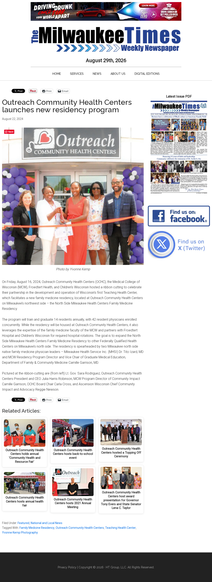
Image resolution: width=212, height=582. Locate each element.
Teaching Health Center (120, 527)
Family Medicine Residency (36, 527)
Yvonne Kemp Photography (20, 532)
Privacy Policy (67, 567)
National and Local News (46, 523)
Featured (23, 523)
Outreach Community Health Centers (80, 527)
